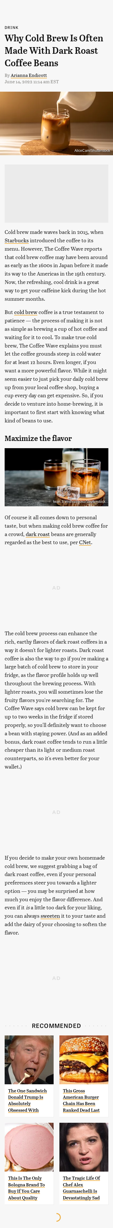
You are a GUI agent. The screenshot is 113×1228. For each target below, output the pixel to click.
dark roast (38, 534)
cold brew (25, 311)
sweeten (50, 915)
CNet (85, 542)
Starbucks (17, 240)
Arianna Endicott (29, 75)
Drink (12, 27)
